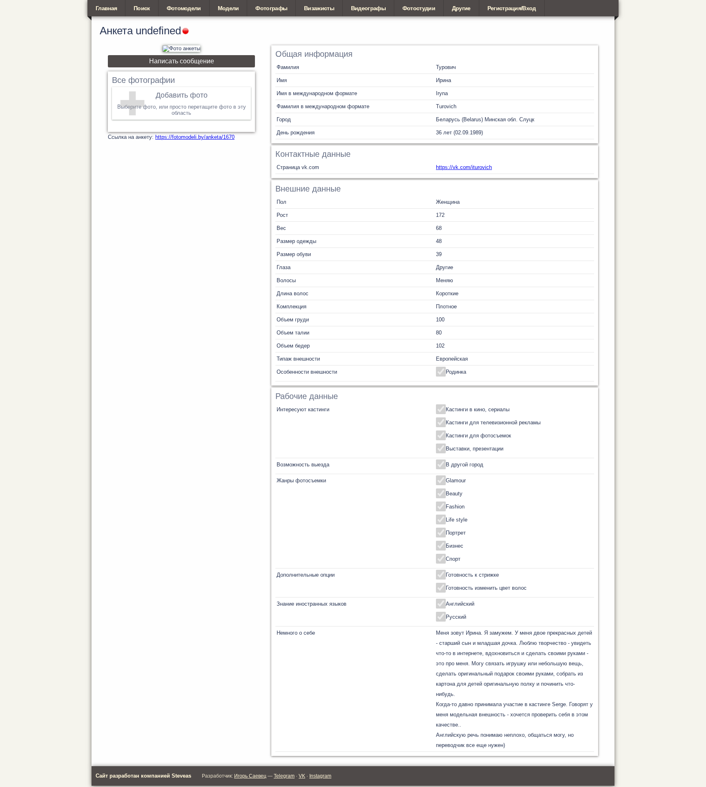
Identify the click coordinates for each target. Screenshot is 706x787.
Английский (460, 604)
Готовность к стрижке (472, 575)
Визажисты (319, 8)
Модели (228, 8)
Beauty (454, 493)
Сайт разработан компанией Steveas (143, 776)
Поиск (142, 8)
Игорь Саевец (250, 776)
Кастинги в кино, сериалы (477, 409)
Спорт (453, 559)
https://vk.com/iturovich (464, 167)
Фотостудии (418, 8)
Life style (456, 520)
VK (302, 776)
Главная (106, 8)
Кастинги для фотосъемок (478, 436)
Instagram (320, 776)
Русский (456, 617)
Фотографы (271, 8)
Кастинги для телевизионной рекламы (493, 422)
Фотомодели (184, 8)
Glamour (456, 480)
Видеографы (368, 8)
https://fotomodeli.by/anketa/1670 (195, 137)
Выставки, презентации (474, 449)
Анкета (116, 31)
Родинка (456, 372)
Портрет (456, 533)
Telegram (284, 776)
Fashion (455, 507)
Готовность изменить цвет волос (486, 588)
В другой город (464, 464)
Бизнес (454, 546)
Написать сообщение (181, 61)
